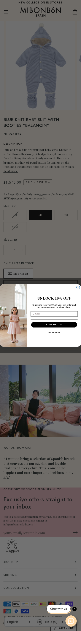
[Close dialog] (78, 287)
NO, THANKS (54, 333)
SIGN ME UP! (54, 325)
